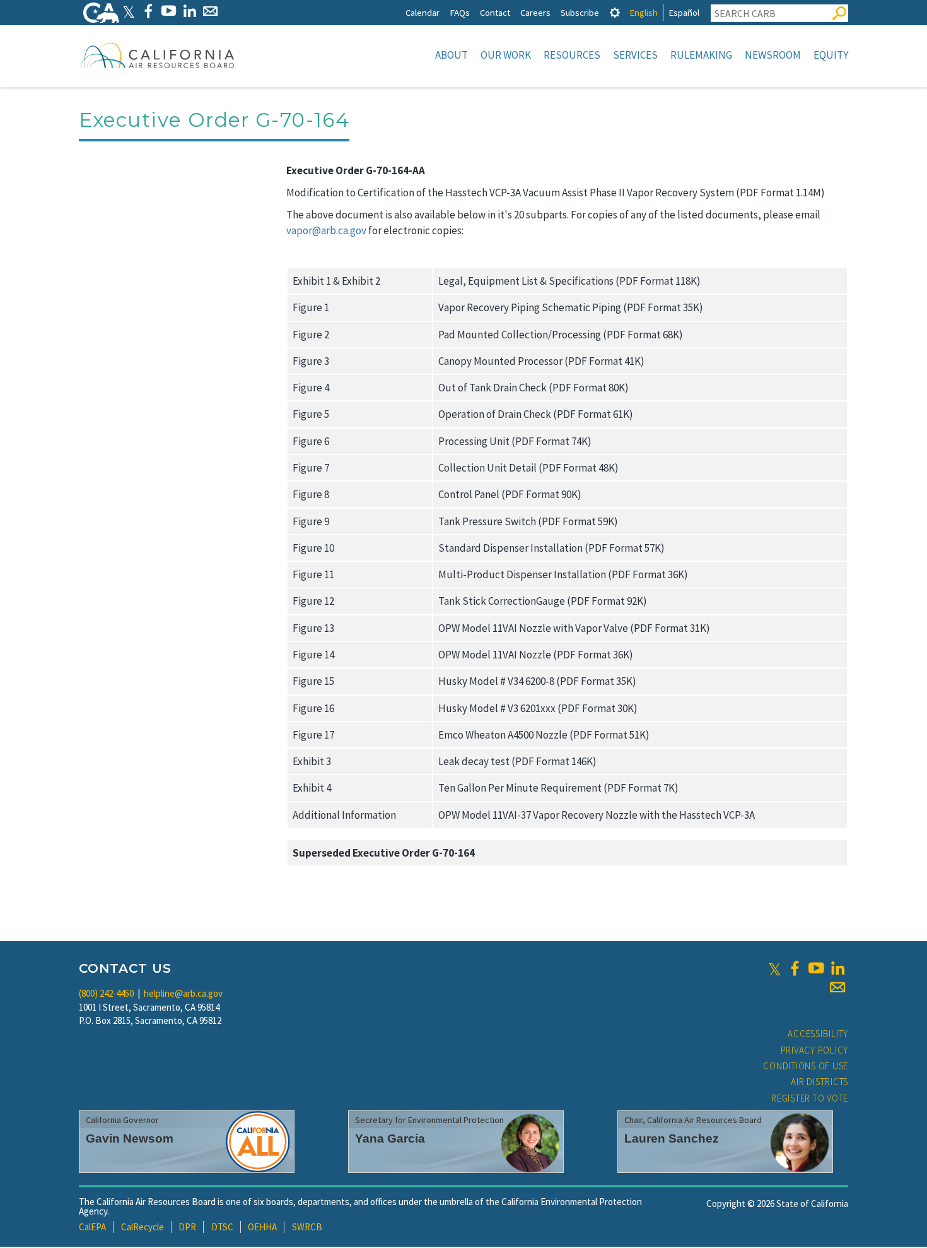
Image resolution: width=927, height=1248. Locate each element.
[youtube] (816, 968)
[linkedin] (837, 968)
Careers (535, 12)
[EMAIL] (210, 11)
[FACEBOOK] (148, 11)
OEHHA (262, 1227)
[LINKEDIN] (189, 11)
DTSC (222, 1227)
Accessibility (818, 1034)
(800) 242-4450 (106, 993)
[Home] (157, 55)
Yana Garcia (390, 1138)
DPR (187, 1227)
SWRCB (307, 1227)
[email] (837, 987)
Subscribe (580, 12)
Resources (572, 55)
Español (683, 12)
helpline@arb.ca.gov (183, 993)
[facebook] (794, 968)
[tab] (615, 12)
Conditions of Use (805, 1066)
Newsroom (773, 55)
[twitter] (774, 968)
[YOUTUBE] (169, 11)
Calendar (422, 12)
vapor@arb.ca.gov (326, 230)
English (643, 12)
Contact (495, 12)
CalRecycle (142, 1227)
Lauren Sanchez (671, 1138)
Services (635, 55)
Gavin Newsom (129, 1138)
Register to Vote (809, 1098)
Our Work (506, 55)
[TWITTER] (128, 11)
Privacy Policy (815, 1050)
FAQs (460, 12)
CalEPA (92, 1227)
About (451, 55)
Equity (830, 55)
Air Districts (819, 1082)
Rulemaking (701, 55)
